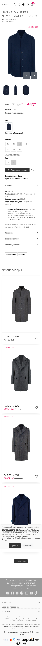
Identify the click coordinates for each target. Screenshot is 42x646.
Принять (14, 545)
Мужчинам (12, 254)
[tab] (21, 185)
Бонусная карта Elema (13, 176)
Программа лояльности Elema (16, 178)
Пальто (23, 254)
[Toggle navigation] (38, 4)
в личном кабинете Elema (18, 583)
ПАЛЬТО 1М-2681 (11, 336)
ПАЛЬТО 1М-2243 (11, 406)
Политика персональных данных (16, 632)
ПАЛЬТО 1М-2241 (11, 475)
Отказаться (27, 545)
